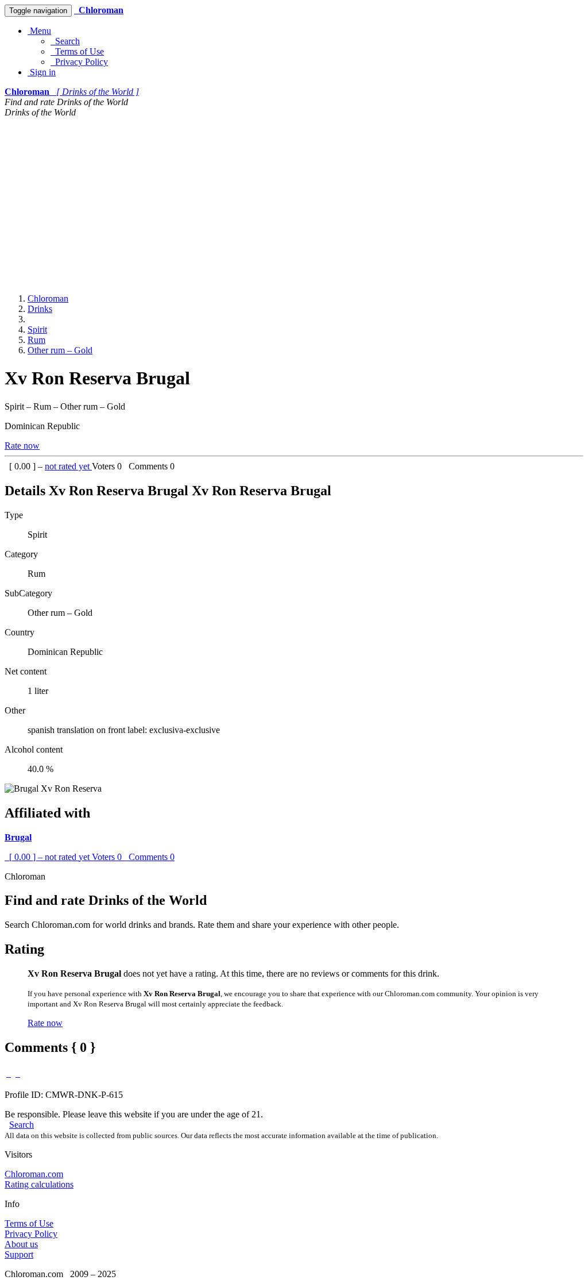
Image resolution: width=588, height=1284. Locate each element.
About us (21, 1244)
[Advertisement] (294, 204)
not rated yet (68, 466)
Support (19, 1254)
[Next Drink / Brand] (18, 1073)
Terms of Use (77, 51)
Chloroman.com (34, 1174)
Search (65, 41)
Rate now (22, 445)
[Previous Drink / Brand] (8, 1073)
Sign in (42, 72)
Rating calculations (39, 1184)
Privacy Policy (79, 62)
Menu (39, 31)
